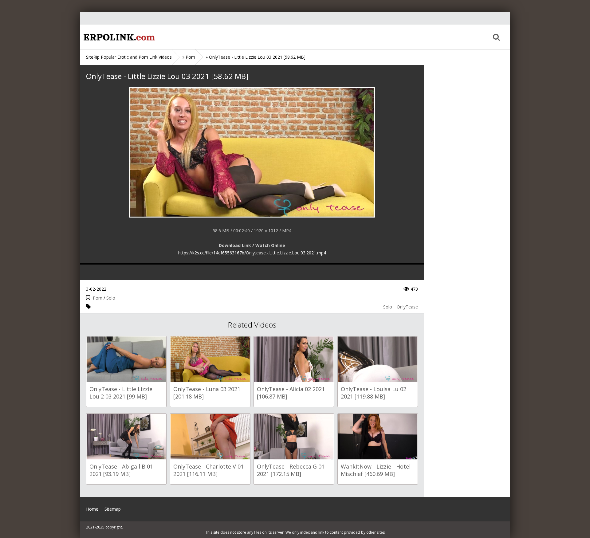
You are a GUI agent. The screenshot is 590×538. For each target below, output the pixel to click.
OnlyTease (407, 307)
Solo (110, 298)
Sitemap (112, 509)
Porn (97, 298)
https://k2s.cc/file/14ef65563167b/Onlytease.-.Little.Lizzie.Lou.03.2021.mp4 (252, 253)
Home (118, 37)
